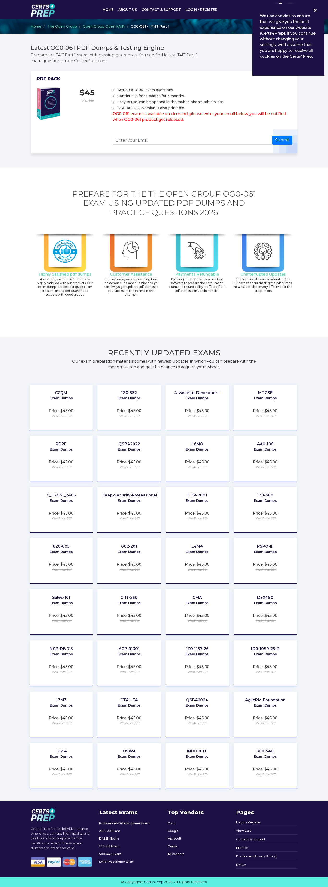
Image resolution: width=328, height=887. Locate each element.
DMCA (241, 865)
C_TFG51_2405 (61, 495)
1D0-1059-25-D (265, 648)
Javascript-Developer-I (197, 393)
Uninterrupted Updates (263, 274)
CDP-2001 (197, 495)
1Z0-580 (265, 495)
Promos (242, 848)
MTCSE (265, 393)
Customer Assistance (131, 274)
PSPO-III (265, 546)
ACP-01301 (129, 648)
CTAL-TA (129, 700)
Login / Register (201, 9)
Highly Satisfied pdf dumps (65, 274)
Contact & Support (161, 9)
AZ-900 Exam (109, 831)
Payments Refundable (197, 274)
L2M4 (61, 751)
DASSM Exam (109, 838)
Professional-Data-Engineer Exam (124, 823)
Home (108, 9)
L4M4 (197, 546)
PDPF (61, 444)
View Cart (243, 830)
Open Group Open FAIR (104, 26)
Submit (282, 140)
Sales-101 (61, 597)
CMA (197, 597)
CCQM (61, 393)
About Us (127, 9)
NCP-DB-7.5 (61, 648)
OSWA (129, 751)
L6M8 (197, 444)
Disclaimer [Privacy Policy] (256, 856)
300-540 (265, 751)
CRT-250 (129, 597)
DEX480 (265, 597)
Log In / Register (248, 822)
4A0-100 (265, 444)
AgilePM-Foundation (265, 700)
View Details (61, 405)
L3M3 (61, 700)
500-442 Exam (110, 854)
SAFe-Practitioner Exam (116, 861)
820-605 (61, 546)
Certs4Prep (153, 882)
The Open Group (62, 26)
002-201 (129, 546)
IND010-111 (197, 751)
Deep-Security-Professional (129, 495)
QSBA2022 (129, 444)
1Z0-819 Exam (109, 846)
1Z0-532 (129, 393)
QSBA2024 (197, 700)
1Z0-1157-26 (197, 648)
